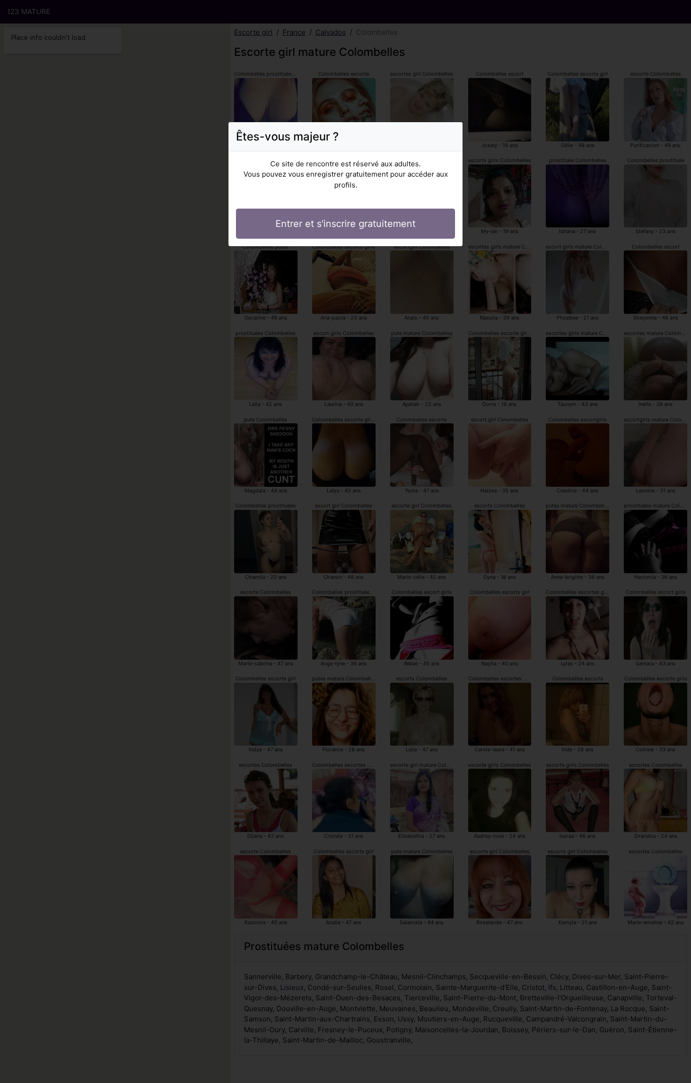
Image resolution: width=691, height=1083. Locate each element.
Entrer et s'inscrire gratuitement (345, 223)
